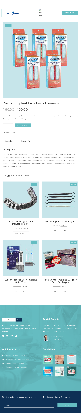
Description (10, 141)
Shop (13, 133)
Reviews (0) (25, 141)
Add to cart (23, 125)
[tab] (10, 141)
